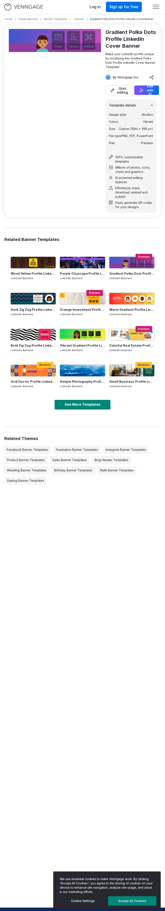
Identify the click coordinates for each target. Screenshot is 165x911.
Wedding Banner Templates (26, 470)
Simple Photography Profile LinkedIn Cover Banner (82, 381)
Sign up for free (123, 7)
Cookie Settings (83, 901)
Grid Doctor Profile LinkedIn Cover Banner (33, 381)
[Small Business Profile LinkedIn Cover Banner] (131, 370)
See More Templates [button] (82, 404)
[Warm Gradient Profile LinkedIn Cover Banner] (131, 298)
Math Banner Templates (117, 470)
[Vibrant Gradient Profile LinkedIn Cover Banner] (82, 334)
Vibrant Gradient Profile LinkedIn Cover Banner (82, 345)
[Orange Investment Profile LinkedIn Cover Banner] (82, 298)
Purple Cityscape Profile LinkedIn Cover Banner (82, 273)
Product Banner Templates (26, 460)
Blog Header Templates (111, 460)
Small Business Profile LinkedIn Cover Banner (131, 381)
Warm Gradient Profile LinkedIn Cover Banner (131, 309)
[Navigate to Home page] (23, 7)
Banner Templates (55, 19)
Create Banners (28, 19)
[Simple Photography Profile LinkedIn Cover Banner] (82, 370)
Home (8, 19)
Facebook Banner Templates (27, 449)
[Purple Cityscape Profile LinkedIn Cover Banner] (82, 262)
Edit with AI (150, 90)
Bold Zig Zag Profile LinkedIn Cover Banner (33, 345)
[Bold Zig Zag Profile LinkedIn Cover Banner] (33, 334)
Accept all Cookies (132, 901)
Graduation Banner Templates (77, 449)
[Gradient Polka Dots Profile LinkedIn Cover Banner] (131, 262)
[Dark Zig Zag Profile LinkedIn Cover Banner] (33, 298)
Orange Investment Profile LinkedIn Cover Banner (82, 309)
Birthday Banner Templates (73, 470)
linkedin (78, 19)
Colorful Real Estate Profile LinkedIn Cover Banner (131, 345)
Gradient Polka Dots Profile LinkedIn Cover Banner (131, 273)
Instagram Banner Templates (126, 449)
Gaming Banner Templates (25, 480)
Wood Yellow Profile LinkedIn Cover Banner (33, 273)
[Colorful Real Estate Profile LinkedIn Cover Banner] (131, 334)
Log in (95, 7)
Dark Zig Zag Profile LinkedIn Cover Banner (33, 309)
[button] (119, 90)
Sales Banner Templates (69, 460)
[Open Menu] (156, 7)
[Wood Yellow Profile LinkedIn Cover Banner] (33, 262)
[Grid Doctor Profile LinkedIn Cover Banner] (33, 370)
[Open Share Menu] (151, 77)
